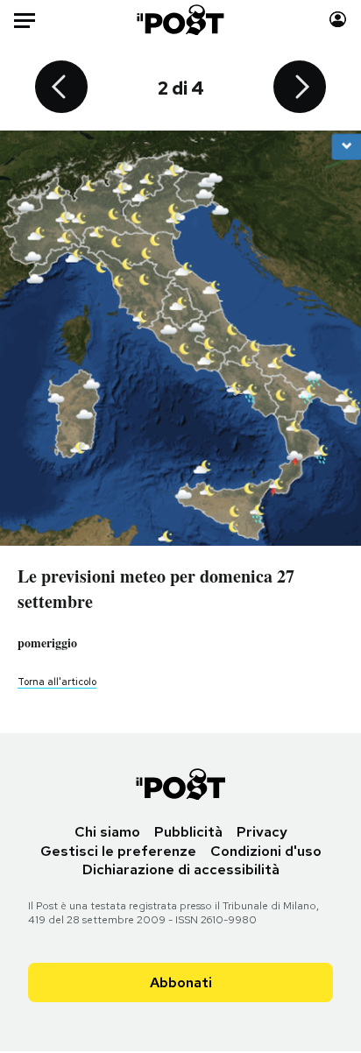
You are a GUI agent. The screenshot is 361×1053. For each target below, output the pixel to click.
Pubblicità (188, 832)
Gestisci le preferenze (118, 851)
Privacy (262, 832)
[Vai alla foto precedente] (61, 88)
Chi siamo (107, 832)
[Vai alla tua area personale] (338, 20)
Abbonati (181, 982)
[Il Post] (181, 19)
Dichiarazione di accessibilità (181, 869)
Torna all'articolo (57, 681)
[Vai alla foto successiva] (299, 88)
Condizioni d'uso (266, 851)
